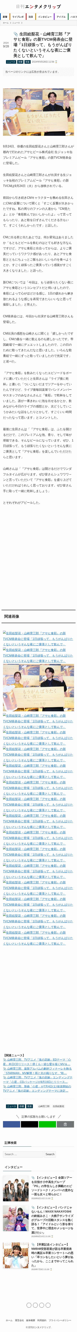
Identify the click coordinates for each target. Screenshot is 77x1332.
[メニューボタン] (6, 6)
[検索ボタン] (70, 6)
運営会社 (19, 1320)
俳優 (20, 62)
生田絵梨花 (58, 1106)
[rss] (41, 1305)
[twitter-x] (29, 1305)
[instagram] (35, 1305)
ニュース (11, 62)
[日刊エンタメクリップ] (38, 6)
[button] (11, 1124)
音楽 (27, 62)
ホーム (9, 1320)
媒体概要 (30, 1320)
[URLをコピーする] (65, 1124)
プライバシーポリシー (60, 1320)
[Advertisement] (38, 556)
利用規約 (41, 1320)
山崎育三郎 (44, 1106)
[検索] (48, 1305)
